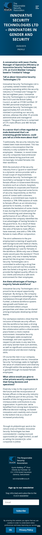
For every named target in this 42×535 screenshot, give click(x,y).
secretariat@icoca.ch (21, 478)
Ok (10, 530)
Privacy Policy (26, 530)
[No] (38, 526)
